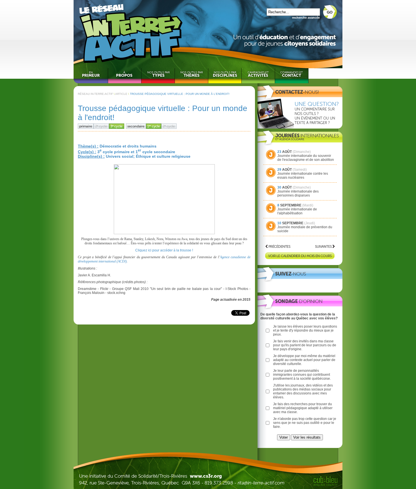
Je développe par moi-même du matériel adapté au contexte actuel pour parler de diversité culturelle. (304, 360)
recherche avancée (306, 17)
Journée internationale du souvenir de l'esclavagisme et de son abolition (305, 158)
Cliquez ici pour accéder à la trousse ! (164, 250)
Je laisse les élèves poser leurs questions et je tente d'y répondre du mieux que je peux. (305, 330)
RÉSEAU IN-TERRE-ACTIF (95, 93)
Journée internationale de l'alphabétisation (297, 211)
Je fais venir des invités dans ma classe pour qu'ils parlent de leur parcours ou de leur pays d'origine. (304, 345)
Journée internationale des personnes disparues (298, 193)
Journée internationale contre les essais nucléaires (302, 176)
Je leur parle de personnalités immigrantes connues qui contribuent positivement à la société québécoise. (302, 375)
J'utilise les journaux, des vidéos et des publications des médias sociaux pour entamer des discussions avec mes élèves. (303, 391)
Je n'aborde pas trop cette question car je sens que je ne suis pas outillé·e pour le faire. (304, 423)
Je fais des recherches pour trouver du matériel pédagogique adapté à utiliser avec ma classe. (303, 408)
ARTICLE (121, 93)
